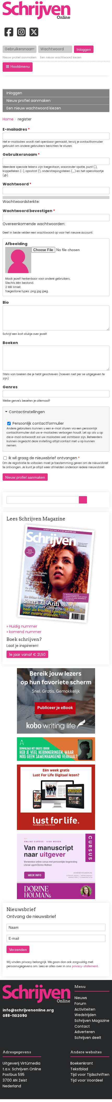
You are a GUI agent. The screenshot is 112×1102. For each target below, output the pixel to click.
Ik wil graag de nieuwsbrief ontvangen (43, 458)
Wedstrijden (85, 1014)
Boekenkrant (81, 1063)
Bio (6, 302)
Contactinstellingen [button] (27, 411)
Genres (10, 387)
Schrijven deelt (87, 1037)
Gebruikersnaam (20, 154)
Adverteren (84, 1031)
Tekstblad (79, 1069)
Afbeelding (16, 243)
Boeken (10, 342)
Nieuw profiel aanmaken (19, 57)
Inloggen (14, 93)
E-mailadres (15, 129)
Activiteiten (84, 1009)
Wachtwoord (16, 184)
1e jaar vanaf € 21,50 (27, 654)
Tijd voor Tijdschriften (89, 1074)
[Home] (38, 10)
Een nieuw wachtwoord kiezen (61, 57)
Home (8, 119)
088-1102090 (15, 1015)
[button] (18, 67)
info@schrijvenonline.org (28, 1010)
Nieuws (80, 997)
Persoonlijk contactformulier (38, 423)
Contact (82, 1026)
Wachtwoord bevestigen (27, 210)
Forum (80, 1003)
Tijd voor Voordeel (86, 1080)
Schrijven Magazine (91, 1020)
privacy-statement (85, 966)
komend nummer (25, 631)
